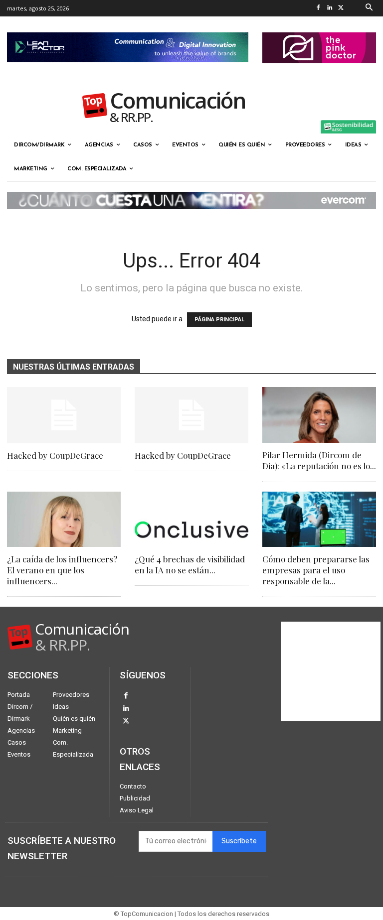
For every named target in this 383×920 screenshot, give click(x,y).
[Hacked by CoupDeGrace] (64, 415)
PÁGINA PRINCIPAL (219, 319)
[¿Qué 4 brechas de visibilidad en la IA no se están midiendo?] (191, 519)
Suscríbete (239, 841)
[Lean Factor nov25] (127, 70)
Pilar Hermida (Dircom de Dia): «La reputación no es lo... (319, 460)
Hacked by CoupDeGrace (55, 455)
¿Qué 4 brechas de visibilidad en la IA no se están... (190, 564)
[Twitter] (341, 8)
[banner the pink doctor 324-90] (319, 71)
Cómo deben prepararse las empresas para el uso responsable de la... (316, 569)
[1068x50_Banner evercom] (191, 217)
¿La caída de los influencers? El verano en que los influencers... (62, 569)
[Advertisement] (331, 671)
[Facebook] (318, 8)
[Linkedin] (330, 8)
